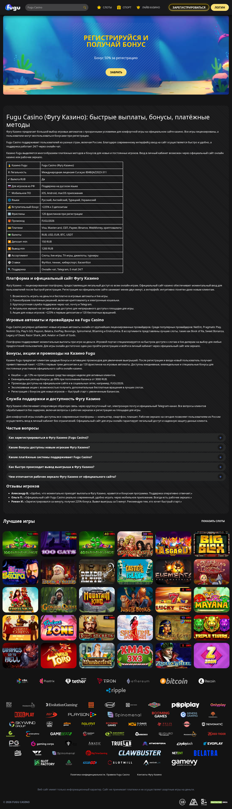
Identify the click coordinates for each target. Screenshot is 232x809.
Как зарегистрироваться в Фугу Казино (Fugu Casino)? (49, 437)
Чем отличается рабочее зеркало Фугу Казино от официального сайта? (62, 476)
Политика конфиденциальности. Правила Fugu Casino (100, 774)
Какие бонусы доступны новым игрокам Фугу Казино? (49, 447)
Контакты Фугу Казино (149, 774)
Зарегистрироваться (189, 7)
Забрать (116, 72)
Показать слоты (213, 521)
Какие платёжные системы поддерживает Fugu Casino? (50, 457)
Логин (220, 7)
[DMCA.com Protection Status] (219, 802)
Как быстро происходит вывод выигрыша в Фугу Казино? (51, 467)
